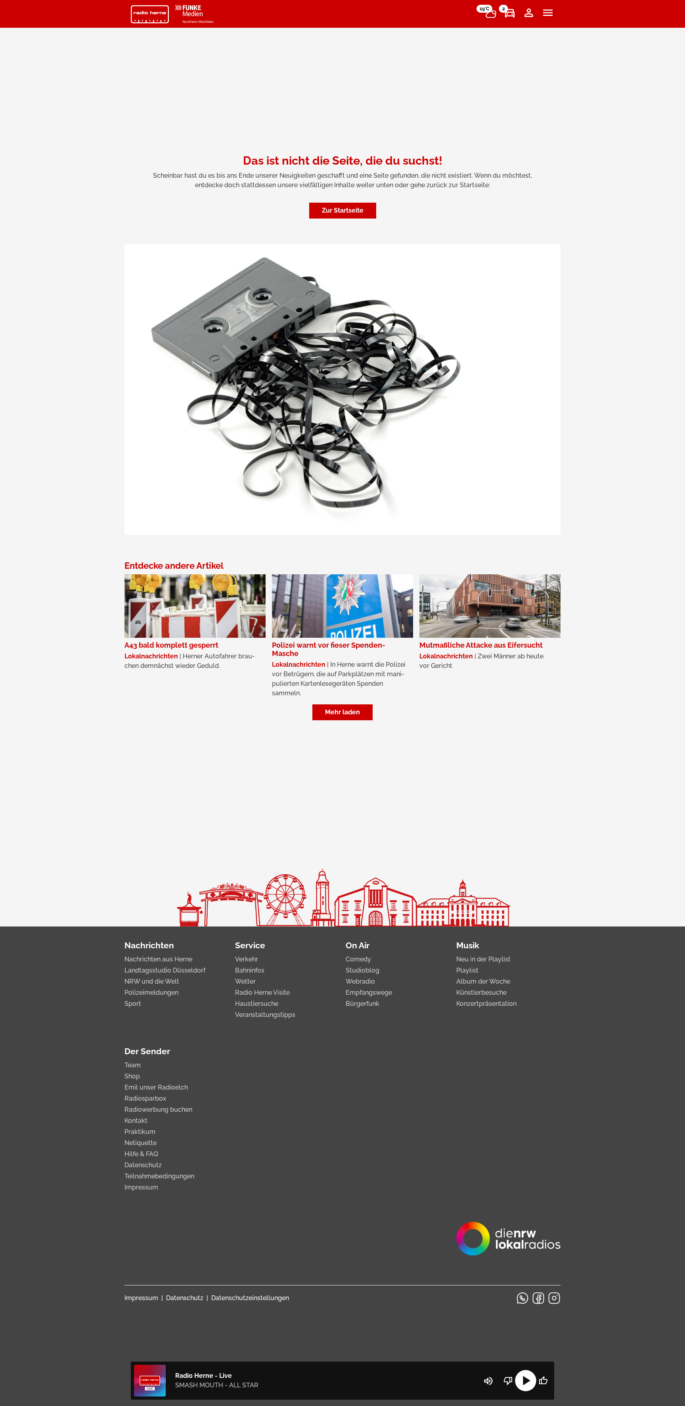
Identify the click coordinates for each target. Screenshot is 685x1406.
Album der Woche (483, 981)
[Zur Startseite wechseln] (150, 14)
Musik (467, 945)
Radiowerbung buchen (158, 1109)
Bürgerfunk (362, 1003)
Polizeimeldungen (151, 992)
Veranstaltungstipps (265, 1015)
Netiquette (140, 1143)
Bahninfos (249, 970)
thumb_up (543, 1380)
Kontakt (135, 1120)
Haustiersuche (256, 1003)
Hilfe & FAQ (141, 1154)
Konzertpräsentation (486, 1003)
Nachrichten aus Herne (158, 959)
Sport (132, 1003)
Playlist (467, 970)
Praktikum (139, 1132)
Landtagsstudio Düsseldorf (164, 970)
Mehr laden (342, 712)
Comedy (358, 959)
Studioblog (362, 970)
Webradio (360, 981)
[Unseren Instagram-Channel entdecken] (554, 1298)
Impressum (141, 1187)
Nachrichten (149, 945)
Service (250, 945)
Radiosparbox (145, 1098)
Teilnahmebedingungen (159, 1176)
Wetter (245, 981)
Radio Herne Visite (262, 992)
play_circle (525, 1380)
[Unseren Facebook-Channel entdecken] (538, 1298)
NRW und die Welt (151, 981)
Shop (132, 1076)
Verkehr (246, 959)
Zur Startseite (343, 210)
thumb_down (508, 1380)
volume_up (488, 1381)
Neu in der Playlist (483, 959)
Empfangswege (369, 992)
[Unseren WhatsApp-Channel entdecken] (522, 1298)
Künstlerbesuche (481, 992)
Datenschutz (143, 1165)
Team (132, 1065)
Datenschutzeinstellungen (250, 1298)
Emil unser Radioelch (156, 1087)
